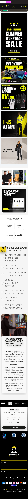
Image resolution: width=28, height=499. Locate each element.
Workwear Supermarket (11, 489)
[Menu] (3, 6)
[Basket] (26, 6)
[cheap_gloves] (14, 97)
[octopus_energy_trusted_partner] (14, 70)
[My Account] (23, 6)
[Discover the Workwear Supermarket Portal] (14, 200)
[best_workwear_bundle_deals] (14, 34)
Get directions (14, 427)
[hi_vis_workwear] (14, 124)
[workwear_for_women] (14, 151)
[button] (21, 6)
